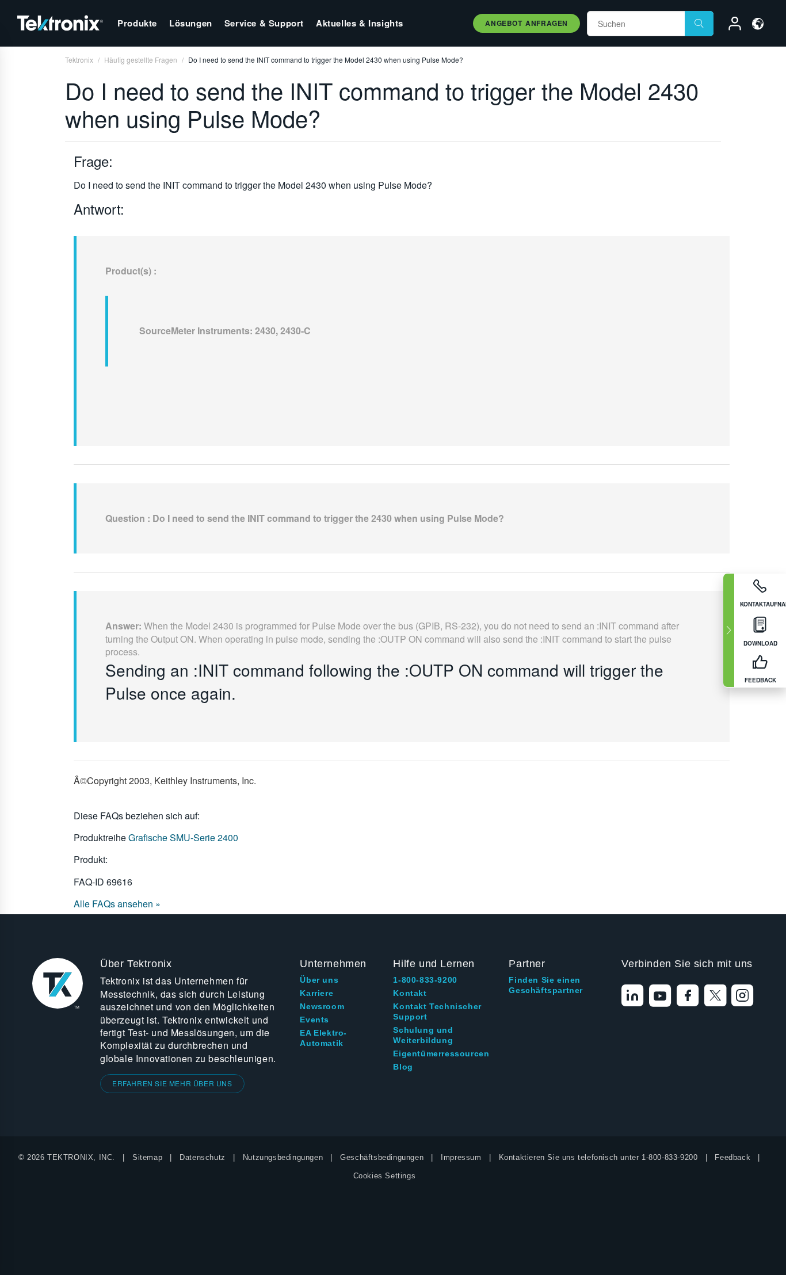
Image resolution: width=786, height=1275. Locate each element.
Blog (403, 1066)
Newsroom (322, 1006)
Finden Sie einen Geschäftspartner (546, 985)
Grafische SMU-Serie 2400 (183, 837)
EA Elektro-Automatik (323, 1038)
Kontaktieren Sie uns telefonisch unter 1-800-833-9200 (598, 1157)
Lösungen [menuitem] (190, 23)
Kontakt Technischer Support (437, 1011)
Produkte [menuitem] (137, 23)
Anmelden (729, 25)
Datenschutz (203, 1157)
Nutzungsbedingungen (283, 1157)
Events (314, 1019)
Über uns (319, 979)
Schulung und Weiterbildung (423, 1035)
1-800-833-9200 (425, 979)
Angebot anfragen (526, 23)
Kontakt (409, 993)
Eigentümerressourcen (441, 1053)
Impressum (461, 1157)
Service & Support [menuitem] (264, 23)
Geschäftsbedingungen (381, 1157)
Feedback (732, 1157)
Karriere (316, 993)
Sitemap (147, 1157)
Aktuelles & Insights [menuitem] (359, 23)
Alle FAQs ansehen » (117, 903)
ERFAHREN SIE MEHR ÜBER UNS (172, 1083)
